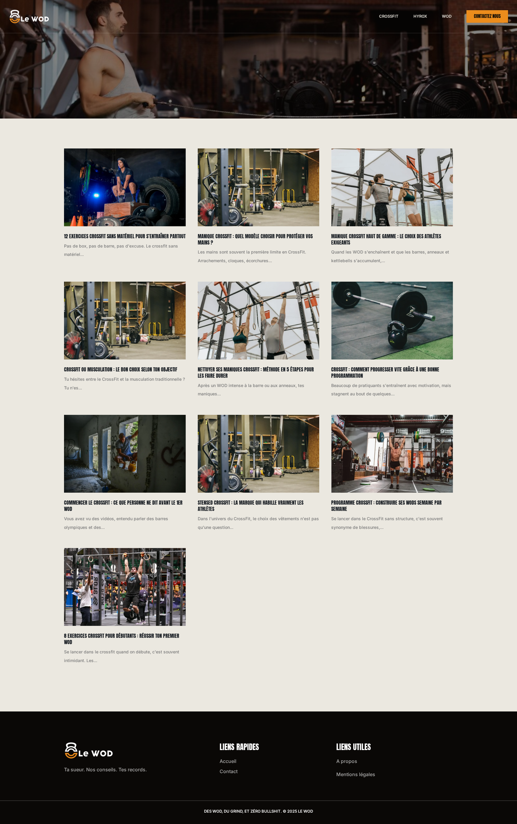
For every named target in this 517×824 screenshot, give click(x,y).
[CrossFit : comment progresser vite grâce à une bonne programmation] (392, 320)
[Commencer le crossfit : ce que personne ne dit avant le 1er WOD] (125, 454)
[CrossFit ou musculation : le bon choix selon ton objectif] (125, 320)
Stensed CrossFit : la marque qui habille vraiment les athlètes (250, 505)
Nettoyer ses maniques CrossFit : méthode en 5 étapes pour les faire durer (256, 372)
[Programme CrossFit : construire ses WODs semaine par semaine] (392, 454)
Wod (446, 16)
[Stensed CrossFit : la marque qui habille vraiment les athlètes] (259, 454)
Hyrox (420, 16)
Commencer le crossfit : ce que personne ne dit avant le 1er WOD (123, 505)
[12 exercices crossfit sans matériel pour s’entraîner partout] (125, 187)
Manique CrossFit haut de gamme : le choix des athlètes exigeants (386, 239)
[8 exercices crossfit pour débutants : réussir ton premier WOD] (125, 587)
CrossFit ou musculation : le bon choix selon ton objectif (120, 369)
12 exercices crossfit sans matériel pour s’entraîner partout (124, 236)
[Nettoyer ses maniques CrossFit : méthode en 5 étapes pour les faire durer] (259, 320)
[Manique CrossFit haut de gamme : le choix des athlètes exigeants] (392, 187)
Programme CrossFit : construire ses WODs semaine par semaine (386, 505)
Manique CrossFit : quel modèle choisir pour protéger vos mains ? (255, 239)
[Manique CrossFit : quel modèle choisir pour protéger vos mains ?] (259, 187)
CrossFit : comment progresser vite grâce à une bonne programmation (385, 372)
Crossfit (389, 16)
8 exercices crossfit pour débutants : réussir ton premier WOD (121, 639)
